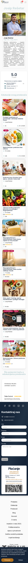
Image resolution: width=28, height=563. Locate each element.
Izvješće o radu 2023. (14, 523)
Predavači (14, 509)
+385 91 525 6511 (8, 420)
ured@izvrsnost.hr (9, 416)
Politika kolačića (14, 527)
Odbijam (20, 560)
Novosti (14, 516)
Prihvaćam (7, 560)
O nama (14, 520)
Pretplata (14, 502)
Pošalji (5, 459)
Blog (14, 513)
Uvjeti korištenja (14, 537)
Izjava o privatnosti (14, 530)
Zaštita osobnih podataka (14, 534)
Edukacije (14, 505)
